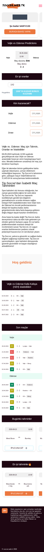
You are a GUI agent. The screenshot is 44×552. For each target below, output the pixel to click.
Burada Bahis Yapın (19, 32)
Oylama (36, 114)
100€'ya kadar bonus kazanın (27, 92)
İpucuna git (17, 448)
